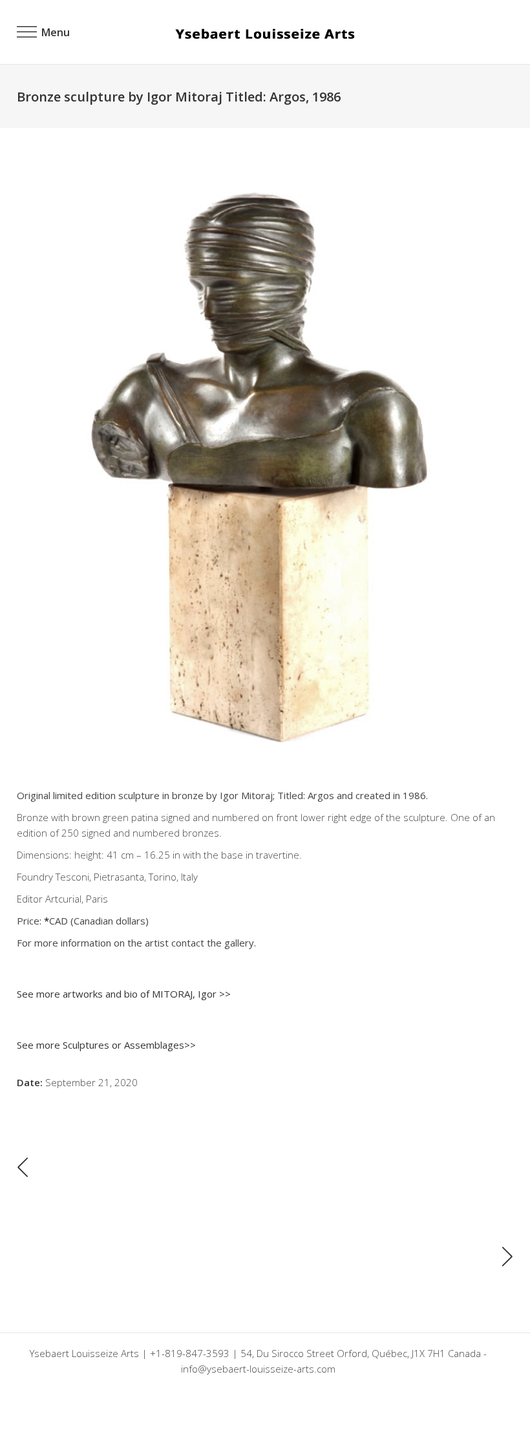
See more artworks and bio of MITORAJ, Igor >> (124, 993)
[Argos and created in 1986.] (265, 456)
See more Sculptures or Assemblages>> (106, 1044)
